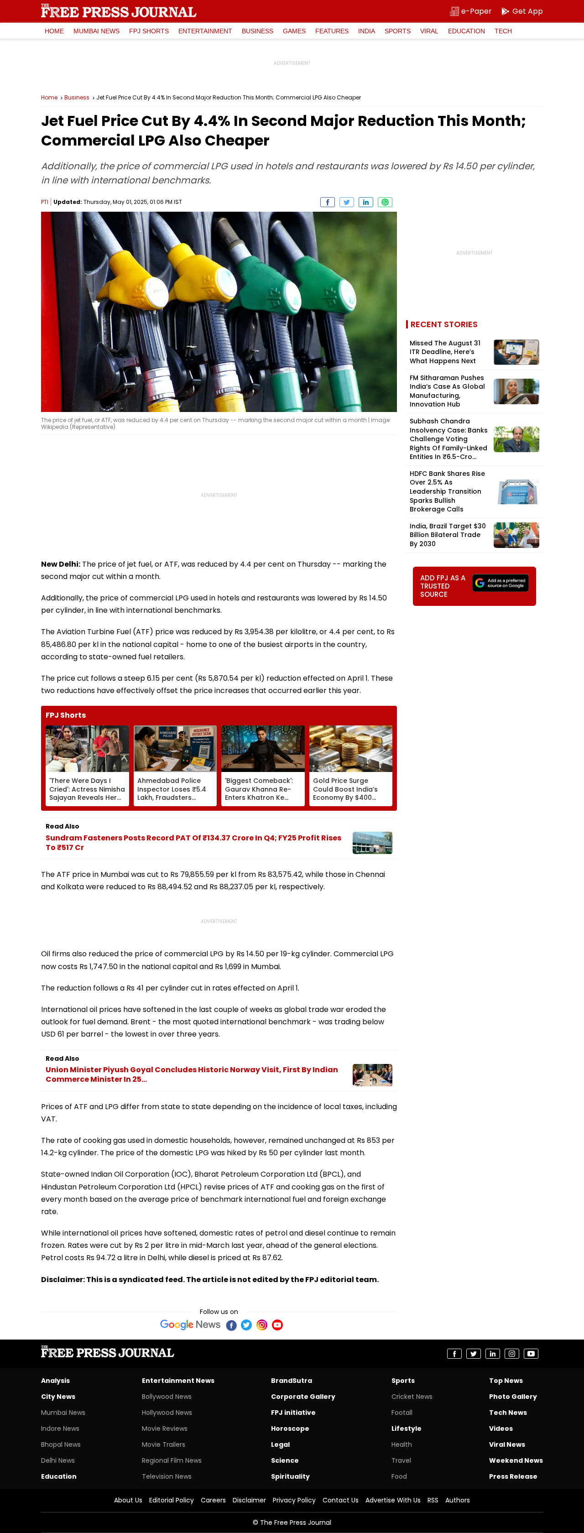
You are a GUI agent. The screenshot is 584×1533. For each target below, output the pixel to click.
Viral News (507, 1444)
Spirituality (290, 1476)
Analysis (55, 1380)
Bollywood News (167, 1396)
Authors (457, 1500)
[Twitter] (246, 1324)
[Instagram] (261, 1324)
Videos (501, 1428)
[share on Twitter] (346, 202)
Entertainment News (178, 1380)
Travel (401, 1460)
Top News (506, 1380)
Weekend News (516, 1460)
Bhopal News (61, 1444)
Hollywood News (167, 1412)
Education (466, 31)
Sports (398, 31)
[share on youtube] (531, 1354)
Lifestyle (406, 1428)
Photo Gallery (513, 1396)
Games (294, 31)
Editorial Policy (171, 1500)
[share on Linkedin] (366, 202)
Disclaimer (249, 1500)
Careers (213, 1500)
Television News (167, 1476)
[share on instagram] (512, 1354)
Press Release (513, 1476)
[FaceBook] (230, 1324)
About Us (128, 1500)
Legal (280, 1444)
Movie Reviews (165, 1428)
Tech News (508, 1412)
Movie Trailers (163, 1444)
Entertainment (205, 31)
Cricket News (412, 1396)
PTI (44, 202)
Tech (503, 31)
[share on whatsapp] (385, 202)
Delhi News (58, 1460)
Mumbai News (96, 31)
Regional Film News (172, 1460)
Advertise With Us (393, 1500)
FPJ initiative (293, 1412)
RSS (433, 1500)
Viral (429, 31)
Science (285, 1460)
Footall (401, 1412)
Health (401, 1444)
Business (257, 31)
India (366, 31)
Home (54, 31)
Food (399, 1476)
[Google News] (190, 1324)
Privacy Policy (294, 1500)
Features (332, 31)
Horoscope (290, 1428)
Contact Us (341, 1500)
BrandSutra (291, 1380)
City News (58, 1396)
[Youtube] (277, 1324)
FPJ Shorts (149, 31)
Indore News (60, 1428)
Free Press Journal (119, 10)
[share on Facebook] (327, 202)
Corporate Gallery (303, 1396)
